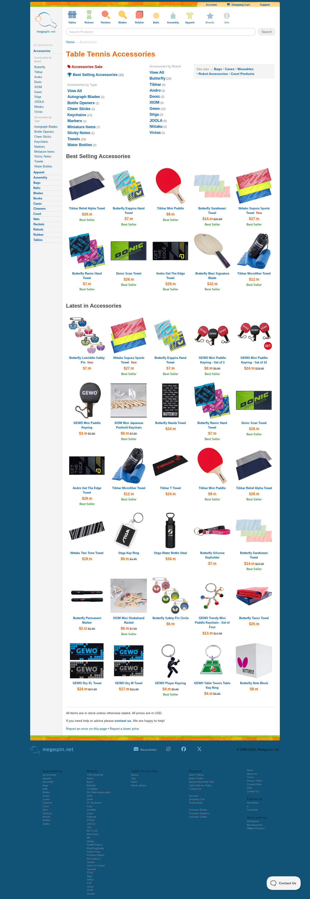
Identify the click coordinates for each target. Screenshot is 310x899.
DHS (89, 796)
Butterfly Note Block (254, 683)
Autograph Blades (46, 126)
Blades (38, 193)
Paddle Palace (95, 844)
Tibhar (38, 72)
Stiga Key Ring (128, 553)
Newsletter (253, 802)
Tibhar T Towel (170, 488)
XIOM (38, 87)
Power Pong (93, 851)
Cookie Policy (254, 784)
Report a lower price (124, 728)
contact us (123, 721)
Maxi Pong (92, 834)
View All (74, 91)
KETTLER (92, 831)
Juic (89, 827)
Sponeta (91, 869)
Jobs (249, 787)
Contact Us (195, 789)
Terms (250, 777)
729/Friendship (95, 775)
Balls (36, 188)
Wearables (245, 69)
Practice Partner (96, 855)
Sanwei (91, 862)
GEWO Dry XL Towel (87, 683)
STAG (90, 872)
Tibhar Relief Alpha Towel (87, 208)
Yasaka (91, 893)
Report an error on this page (86, 728)
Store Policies (196, 775)
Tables (37, 240)
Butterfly (39, 67)
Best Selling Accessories (95, 75)
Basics (135, 775)
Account (211, 4)
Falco (90, 806)
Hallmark (92, 817)
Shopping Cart (240, 4)
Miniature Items (44, 151)
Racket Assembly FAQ (201, 782)
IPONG (91, 820)
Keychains (41, 141)
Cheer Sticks (42, 136)
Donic (38, 82)
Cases (37, 203)
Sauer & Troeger (96, 865)
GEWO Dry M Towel (129, 683)
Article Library (138, 785)
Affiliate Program (256, 828)
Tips (133, 778)
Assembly (40, 177)
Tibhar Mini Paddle (170, 208)
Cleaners (39, 208)
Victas (38, 111)
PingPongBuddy (95, 848)
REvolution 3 (94, 858)
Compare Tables (198, 817)
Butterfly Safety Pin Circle (171, 618)
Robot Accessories (213, 74)
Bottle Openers (44, 131)
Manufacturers (255, 825)
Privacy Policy (255, 780)
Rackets (38, 224)
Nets (36, 219)
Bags (36, 182)
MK (89, 837)
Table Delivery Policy (200, 785)
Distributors (253, 821)
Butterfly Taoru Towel (254, 618)
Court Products (242, 74)
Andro (38, 77)
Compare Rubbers (199, 813)
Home (70, 42)
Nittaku (39, 106)
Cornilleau (92, 789)
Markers (39, 146)
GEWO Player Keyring (170, 683)
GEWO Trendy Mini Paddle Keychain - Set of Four (212, 622)
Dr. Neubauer (94, 802)
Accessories (41, 51)
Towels (38, 161)
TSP (89, 883)
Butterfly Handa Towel (170, 423)
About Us (252, 774)
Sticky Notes (42, 156)
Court (37, 214)
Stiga (37, 96)
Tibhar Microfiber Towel (254, 273)
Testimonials (196, 802)
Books (37, 198)
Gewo (38, 92)
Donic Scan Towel (128, 273)
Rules (134, 782)
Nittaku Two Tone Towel (86, 553)
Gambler (91, 809)
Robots (38, 229)
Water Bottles (43, 166)
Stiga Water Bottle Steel (170, 553)
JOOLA (39, 101)
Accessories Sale (86, 67)
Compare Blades (198, 809)
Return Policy (196, 778)
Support (265, 4)
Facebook (252, 809)
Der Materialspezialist (99, 792)
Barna (90, 782)
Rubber (38, 234)
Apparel (38, 172)
